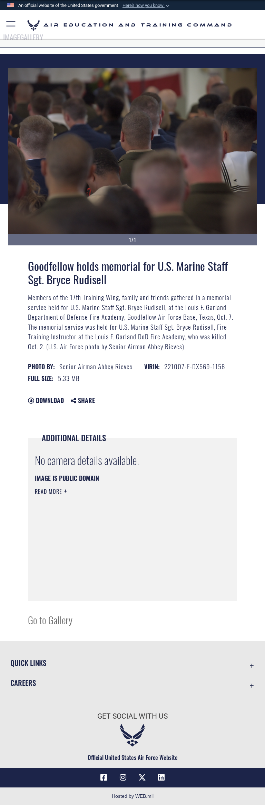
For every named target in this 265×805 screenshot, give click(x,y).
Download (49, 400)
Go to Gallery (50, 619)
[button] (146, 5)
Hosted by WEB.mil (133, 796)
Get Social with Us (132, 716)
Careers (23, 682)
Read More (49, 491)
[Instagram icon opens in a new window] (123, 777)
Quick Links (28, 662)
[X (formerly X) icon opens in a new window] (142, 777)
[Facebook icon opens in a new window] (103, 777)
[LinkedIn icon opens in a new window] (161, 777)
